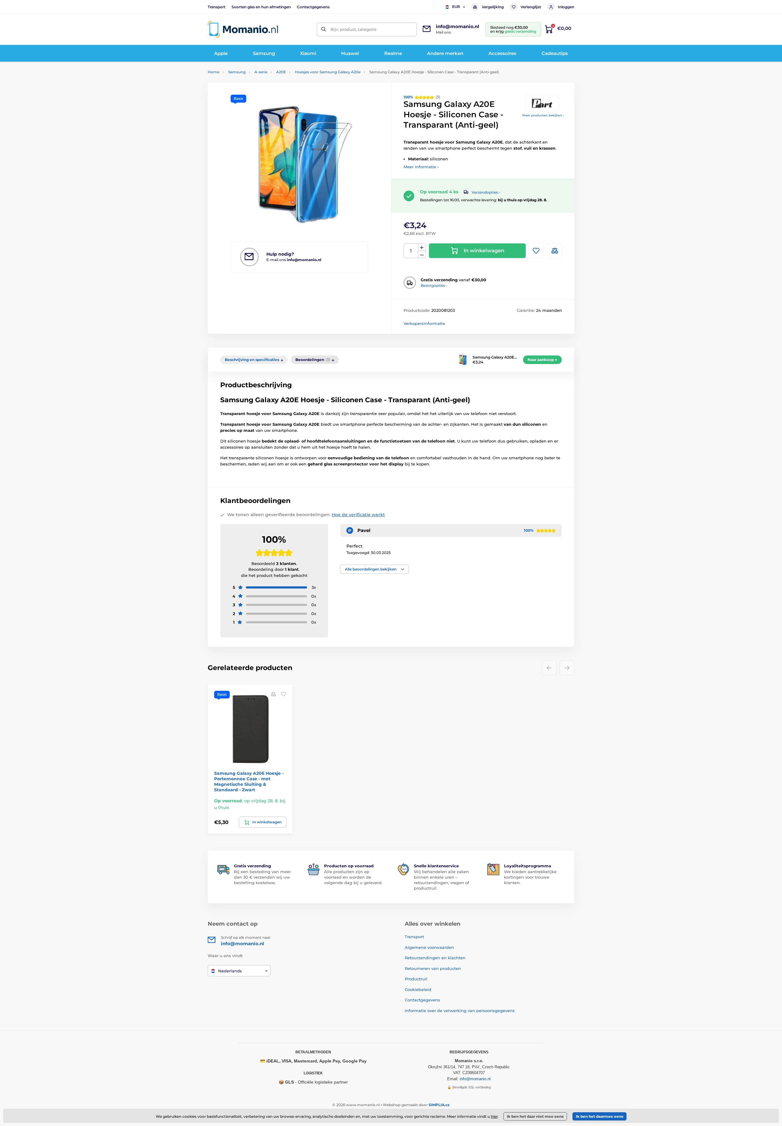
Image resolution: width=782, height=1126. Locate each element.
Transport (216, 7)
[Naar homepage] (243, 29)
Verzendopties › (486, 192)
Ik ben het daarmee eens (599, 1116)
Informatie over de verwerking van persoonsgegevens (460, 1010)
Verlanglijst (531, 7)
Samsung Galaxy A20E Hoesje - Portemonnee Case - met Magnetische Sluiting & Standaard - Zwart (248, 782)
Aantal (411, 251)
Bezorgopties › (434, 285)
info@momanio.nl (475, 1079)
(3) (422, 97)
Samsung (237, 72)
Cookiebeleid (418, 989)
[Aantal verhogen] (422, 247)
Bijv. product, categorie (354, 29)
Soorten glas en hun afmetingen (261, 7)
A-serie (260, 72)
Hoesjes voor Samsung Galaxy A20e (327, 72)
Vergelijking (493, 7)
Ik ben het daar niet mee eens (535, 1116)
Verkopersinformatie (424, 323)
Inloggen (566, 7)
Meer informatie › (421, 166)
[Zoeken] (324, 29)
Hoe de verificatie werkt (358, 514)
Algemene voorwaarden (429, 947)
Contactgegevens (313, 7)
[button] (374, 569)
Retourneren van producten (433, 968)
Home (213, 72)
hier (494, 1116)
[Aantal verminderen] (422, 254)
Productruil (416, 978)
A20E (281, 72)
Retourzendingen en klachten (435, 957)
